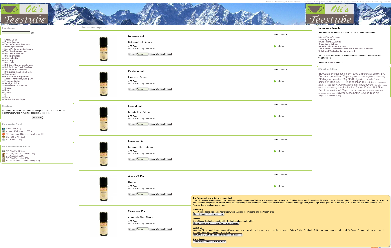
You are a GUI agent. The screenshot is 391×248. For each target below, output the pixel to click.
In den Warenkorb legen (160, 54)
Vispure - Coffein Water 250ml (18, 131)
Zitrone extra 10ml (136, 211)
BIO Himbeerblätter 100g (377, 77)
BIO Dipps (9, 63)
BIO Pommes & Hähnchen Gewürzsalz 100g (25, 134)
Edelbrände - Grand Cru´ (15, 86)
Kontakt (387, 2)
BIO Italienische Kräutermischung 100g (22, 161)
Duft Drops (9, 60)
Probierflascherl (12, 42)
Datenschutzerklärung (374, 2)
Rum (6, 90)
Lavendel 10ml (135, 106)
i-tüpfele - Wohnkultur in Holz (332, 46)
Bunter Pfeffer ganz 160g (335, 88)
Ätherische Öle (11, 58)
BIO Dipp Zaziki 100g (15, 151)
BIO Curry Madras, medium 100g (20, 153)
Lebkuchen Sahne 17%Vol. (358, 87)
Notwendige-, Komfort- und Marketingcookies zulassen (217, 235)
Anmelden (269, 2)
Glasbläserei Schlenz (328, 44)
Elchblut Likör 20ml (354, 90)
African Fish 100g (13, 128)
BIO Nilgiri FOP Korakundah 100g (358, 77)
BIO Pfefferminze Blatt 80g (369, 74)
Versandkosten (338, 2)
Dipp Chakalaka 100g (14, 156)
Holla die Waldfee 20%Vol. (371, 90)
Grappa (7, 88)
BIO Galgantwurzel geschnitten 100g (338, 73)
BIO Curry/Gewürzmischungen (18, 65)
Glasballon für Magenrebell (17, 76)
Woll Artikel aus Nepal (14, 99)
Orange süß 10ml (136, 176)
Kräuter (7, 92)
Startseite (103, 28)
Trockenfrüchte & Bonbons (17, 44)
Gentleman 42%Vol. (330, 85)
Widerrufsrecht (325, 2)
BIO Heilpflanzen (12, 56)
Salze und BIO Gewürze (15, 69)
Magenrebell (10, 74)
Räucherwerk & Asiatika (329, 42)
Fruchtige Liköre (12, 81)
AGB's (316, 2)
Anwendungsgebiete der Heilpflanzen (288, 2)
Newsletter (37, 117)
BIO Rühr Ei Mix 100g (15, 137)
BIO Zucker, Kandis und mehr (18, 72)
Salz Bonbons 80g (13, 139)
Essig (7, 97)
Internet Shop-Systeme (329, 37)
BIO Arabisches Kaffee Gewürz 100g (355, 93)
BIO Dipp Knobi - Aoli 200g (17, 158)
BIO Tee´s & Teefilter (14, 53)
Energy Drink (10, 40)
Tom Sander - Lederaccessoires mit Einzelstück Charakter (345, 49)
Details (132, 54)
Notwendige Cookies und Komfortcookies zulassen (216, 223)
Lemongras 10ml (136, 141)
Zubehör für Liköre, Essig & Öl (18, 79)
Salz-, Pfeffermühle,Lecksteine (18, 49)
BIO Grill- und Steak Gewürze (18, 67)
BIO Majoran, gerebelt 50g (332, 79)
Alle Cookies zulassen (209, 242)
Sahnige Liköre (11, 83)
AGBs (332, 62)
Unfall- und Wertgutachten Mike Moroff (336, 51)
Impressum (307, 2)
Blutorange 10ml (136, 36)
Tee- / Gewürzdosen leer (15, 51)
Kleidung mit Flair (327, 39)
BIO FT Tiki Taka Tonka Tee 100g (354, 82)
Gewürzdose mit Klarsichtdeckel (356, 84)
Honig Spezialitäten (13, 47)
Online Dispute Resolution (355, 2)
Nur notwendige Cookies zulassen (208, 214)
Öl (5, 95)
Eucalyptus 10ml (136, 71)
